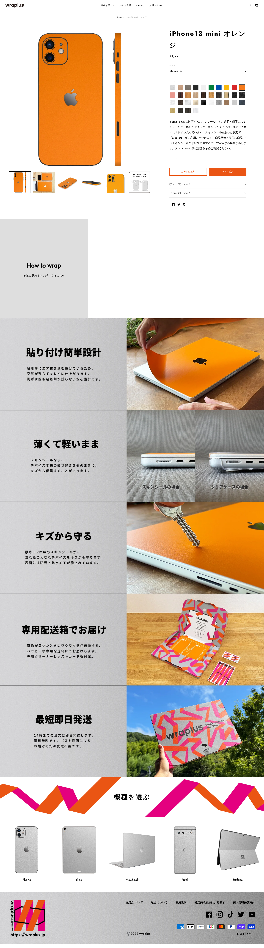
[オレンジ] (242, 87)
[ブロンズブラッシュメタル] (227, 103)
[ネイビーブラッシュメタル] (242, 103)
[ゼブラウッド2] (211, 95)
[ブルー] (219, 87)
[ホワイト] (203, 87)
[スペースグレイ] (188, 87)
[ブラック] (196, 87)
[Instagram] (219, 914)
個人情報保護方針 (244, 902)
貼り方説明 (125, 5)
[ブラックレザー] (234, 95)
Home (119, 17)
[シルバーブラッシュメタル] (234, 103)
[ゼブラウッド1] (196, 95)
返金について (159, 902)
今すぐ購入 (228, 171)
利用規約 (181, 902)
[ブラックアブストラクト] (188, 110)
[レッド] (234, 87)
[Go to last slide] (13, 98)
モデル (172, 65)
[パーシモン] (227, 95)
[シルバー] (172, 87)
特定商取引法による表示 (210, 902)
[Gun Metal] (219, 103)
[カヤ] (219, 95)
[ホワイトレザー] (172, 103)
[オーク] (188, 95)
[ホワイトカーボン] (211, 103)
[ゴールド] (180, 87)
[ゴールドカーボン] (196, 103)
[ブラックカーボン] (203, 103)
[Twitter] (241, 914)
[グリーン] (211, 87)
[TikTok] (230, 914)
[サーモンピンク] (172, 95)
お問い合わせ (156, 5)
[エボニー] (203, 95)
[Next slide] (146, 98)
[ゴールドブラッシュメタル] (172, 110)
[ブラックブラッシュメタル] (180, 110)
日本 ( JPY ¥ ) (245, 934)
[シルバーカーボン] (188, 103)
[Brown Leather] (180, 103)
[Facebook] (209, 914)
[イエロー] (227, 87)
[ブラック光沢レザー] (242, 95)
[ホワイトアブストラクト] (196, 110)
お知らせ (140, 5)
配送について (134, 902)
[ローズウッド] (180, 95)
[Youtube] (252, 914)
